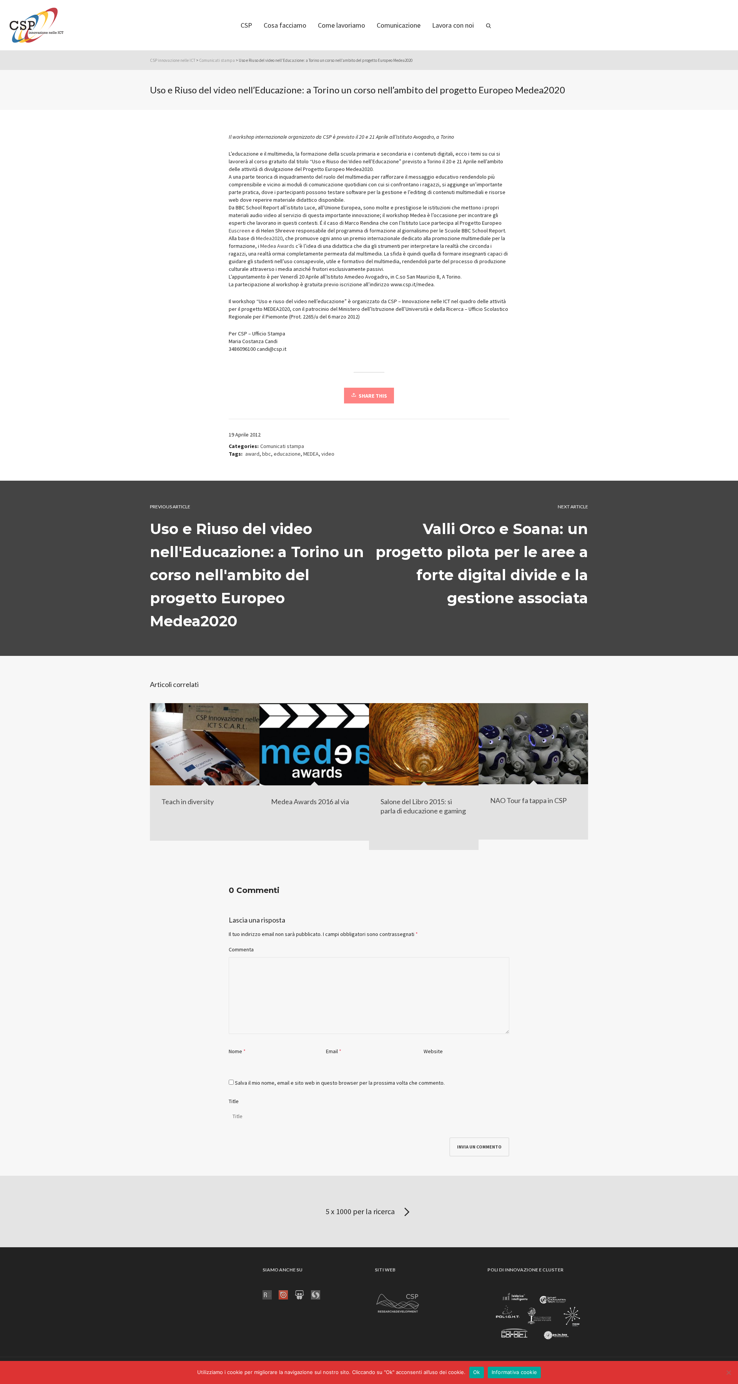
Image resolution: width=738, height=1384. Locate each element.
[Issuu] (287, 1294)
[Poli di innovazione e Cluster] (537, 1317)
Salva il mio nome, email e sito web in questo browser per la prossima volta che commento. (340, 1082)
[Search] (488, 25)
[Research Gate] (271, 1294)
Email (332, 1051)
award (252, 453)
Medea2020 (269, 238)
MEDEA (311, 453)
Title (234, 1101)
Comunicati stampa (217, 60)
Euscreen (239, 230)
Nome (235, 1051)
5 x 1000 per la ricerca (361, 1211)
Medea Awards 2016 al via (310, 801)
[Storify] (319, 1294)
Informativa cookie (514, 1372)
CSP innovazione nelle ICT (172, 60)
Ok (476, 1372)
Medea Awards (277, 245)
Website (433, 1051)
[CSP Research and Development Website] (398, 1301)
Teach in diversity (187, 801)
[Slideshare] (303, 1294)
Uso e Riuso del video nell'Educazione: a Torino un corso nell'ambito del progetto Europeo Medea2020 (257, 575)
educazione (287, 453)
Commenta (241, 949)
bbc (266, 453)
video (327, 453)
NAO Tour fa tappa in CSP (528, 800)
